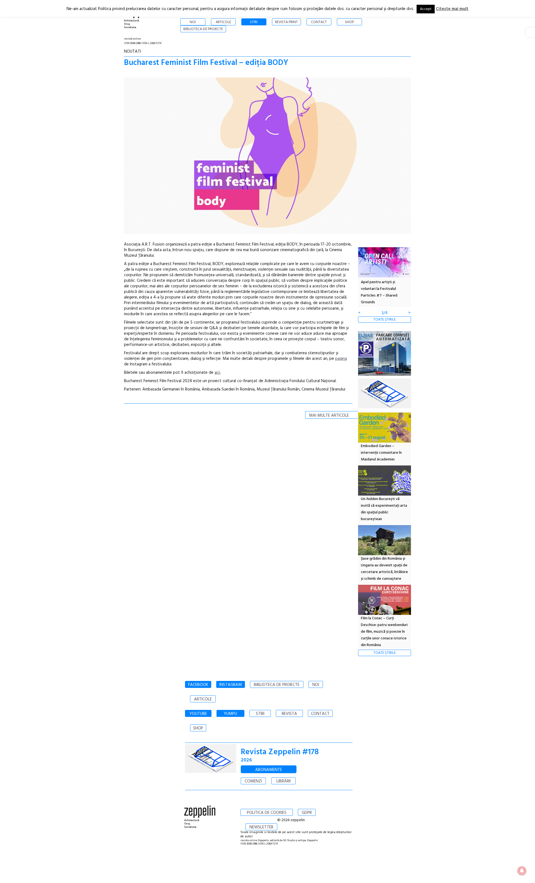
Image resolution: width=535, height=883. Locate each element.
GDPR (307, 812)
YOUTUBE (198, 713)
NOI (315, 684)
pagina (341, 358)
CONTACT (320, 713)
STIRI (260, 713)
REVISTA (289, 713)
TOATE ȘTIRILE (384, 319)
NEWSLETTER (261, 827)
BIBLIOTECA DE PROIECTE (277, 684)
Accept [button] (425, 9)
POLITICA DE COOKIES (266, 812)
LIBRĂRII (283, 781)
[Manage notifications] (521, 870)
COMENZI (253, 781)
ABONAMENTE (268, 769)
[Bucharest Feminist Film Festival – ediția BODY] (267, 156)
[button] (530, 32)
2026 (246, 760)
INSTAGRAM (230, 684)
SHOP (198, 728)
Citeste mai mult (452, 9)
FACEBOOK (198, 684)
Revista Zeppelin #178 (280, 752)
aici (217, 372)
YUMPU (230, 713)
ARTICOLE (203, 699)
